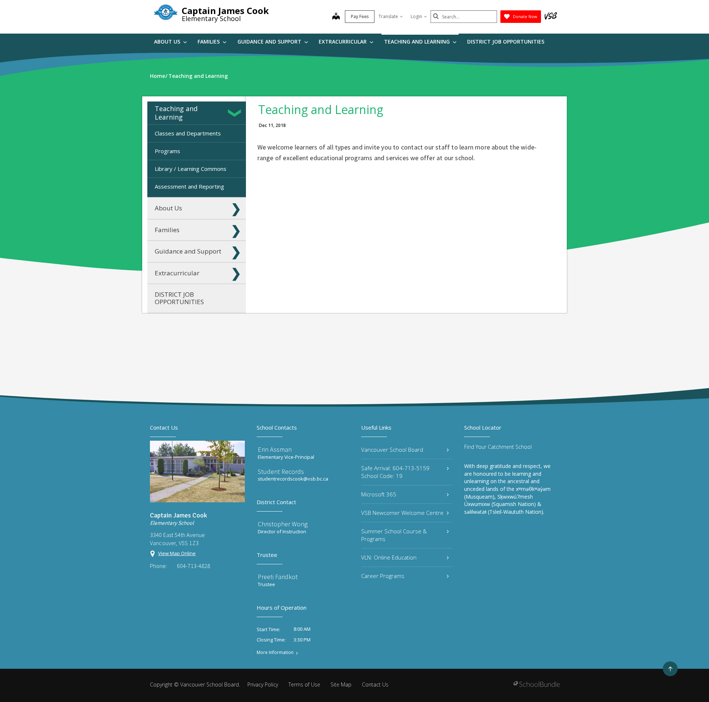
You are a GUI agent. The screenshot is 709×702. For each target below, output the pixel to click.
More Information (275, 652)
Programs (167, 151)
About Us (168, 41)
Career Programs (382, 575)
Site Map (341, 684)
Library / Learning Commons (190, 168)
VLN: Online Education (389, 557)
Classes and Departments (188, 133)
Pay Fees (360, 16)
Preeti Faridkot (278, 576)
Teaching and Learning (417, 41)
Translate (388, 16)
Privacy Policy (262, 684)
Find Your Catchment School (498, 446)
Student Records (281, 471)
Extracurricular (343, 41)
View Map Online (177, 553)
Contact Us (375, 684)
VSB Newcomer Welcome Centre (402, 512)
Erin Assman (275, 449)
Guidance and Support (270, 41)
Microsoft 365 (378, 494)
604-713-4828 (193, 565)
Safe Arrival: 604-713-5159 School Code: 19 (395, 471)
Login (416, 16)
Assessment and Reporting (189, 186)
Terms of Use (304, 684)
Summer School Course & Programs (394, 535)
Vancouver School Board (392, 449)
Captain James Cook (225, 10)
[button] (236, 113)
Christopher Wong (283, 524)
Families (209, 41)
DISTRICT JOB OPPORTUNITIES (505, 41)
